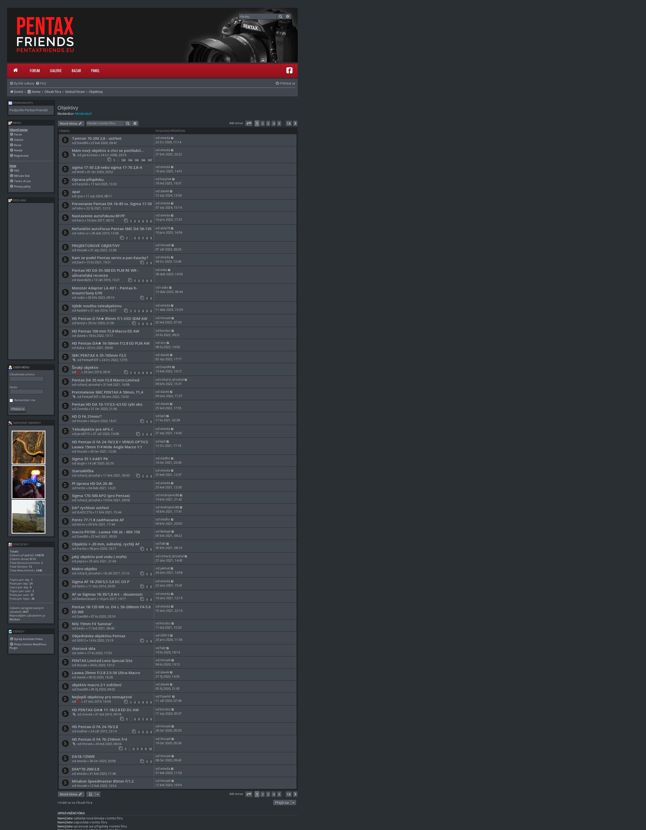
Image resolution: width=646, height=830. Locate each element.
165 (137, 160)
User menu (21, 367)
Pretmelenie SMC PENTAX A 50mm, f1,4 (107, 392)
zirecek (87, 714)
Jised (80, 262)
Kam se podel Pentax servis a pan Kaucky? (110, 257)
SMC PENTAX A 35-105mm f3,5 (99, 355)
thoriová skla (83, 648)
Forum (35, 70)
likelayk (165, 531)
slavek (164, 191)
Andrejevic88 (169, 495)
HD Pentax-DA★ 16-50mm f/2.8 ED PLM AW (111, 343)
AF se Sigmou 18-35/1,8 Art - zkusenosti (107, 594)
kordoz (165, 330)
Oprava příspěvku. (88, 179)
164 (130, 160)
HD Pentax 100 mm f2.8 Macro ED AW (105, 331)
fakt (163, 543)
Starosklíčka (83, 470)
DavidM (82, 143)
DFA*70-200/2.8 (85, 768)
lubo (80, 208)
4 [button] (274, 123)
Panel (95, 70)
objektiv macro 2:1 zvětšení (96, 684)
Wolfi (80, 172)
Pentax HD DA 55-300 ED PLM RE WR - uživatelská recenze (105, 273)
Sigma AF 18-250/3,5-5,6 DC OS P (100, 581)
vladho (165, 458)
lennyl (81, 323)
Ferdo (81, 488)
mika (163, 270)
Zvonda (82, 409)
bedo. (81, 628)
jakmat (165, 568)
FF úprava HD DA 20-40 (92, 483)
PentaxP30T (90, 360)
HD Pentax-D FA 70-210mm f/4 (99, 739)
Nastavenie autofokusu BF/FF (98, 215)
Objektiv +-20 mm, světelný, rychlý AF (106, 543)
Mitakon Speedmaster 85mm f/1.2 (102, 781)
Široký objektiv (85, 367)
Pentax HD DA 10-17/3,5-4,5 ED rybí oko (107, 404)
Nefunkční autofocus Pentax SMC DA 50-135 (111, 228)
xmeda (165, 138)
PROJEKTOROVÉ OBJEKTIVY (96, 245)
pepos (81, 561)
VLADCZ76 (84, 512)
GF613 (81, 640)
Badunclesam (86, 599)
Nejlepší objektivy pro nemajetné (102, 696)
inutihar (82, 731)
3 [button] (268, 123)
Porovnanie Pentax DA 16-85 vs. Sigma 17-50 (112, 203)
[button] (249, 123)
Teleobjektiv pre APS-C (92, 429)
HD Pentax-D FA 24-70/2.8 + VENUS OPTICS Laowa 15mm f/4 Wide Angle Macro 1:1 (110, 444)
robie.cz (82, 233)
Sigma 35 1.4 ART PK (90, 458)
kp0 (163, 416)
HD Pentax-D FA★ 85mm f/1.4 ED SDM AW (109, 318)
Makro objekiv (84, 568)
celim (80, 653)
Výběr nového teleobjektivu (97, 305)
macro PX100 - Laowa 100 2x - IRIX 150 (106, 531)
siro (163, 343)
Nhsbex (15, 619)
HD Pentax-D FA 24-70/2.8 (95, 726)
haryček (82, 184)
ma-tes (82, 548)
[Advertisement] (31, 281)
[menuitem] (41, 83)
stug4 (81, 463)
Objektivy (68, 107)
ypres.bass (90, 155)
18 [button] (288, 123)
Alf (79, 372)
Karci (80, 220)
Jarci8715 (83, 434)
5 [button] (279, 123)
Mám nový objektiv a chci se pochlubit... (108, 150)
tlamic (81, 586)
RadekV (82, 310)
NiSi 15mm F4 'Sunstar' (92, 623)
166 (143, 160)
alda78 (165, 228)
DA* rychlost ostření (90, 507)
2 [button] (262, 123)
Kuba (80, 348)
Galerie (56, 70)
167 (150, 160)
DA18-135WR (83, 756)
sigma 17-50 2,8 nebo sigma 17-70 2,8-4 (107, 167)
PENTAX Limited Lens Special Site (102, 660)
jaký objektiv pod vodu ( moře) (99, 556)
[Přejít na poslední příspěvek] (172, 138)
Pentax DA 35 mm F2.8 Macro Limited (105, 379)
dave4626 (84, 280)
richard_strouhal (88, 384)
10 (150, 749)
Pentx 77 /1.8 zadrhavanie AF (98, 519)
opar (76, 191)
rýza (80, 196)
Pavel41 (165, 696)
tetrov (81, 524)
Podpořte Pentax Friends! (29, 110)
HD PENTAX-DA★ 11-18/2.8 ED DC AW (105, 709)
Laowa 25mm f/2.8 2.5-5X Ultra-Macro (106, 672)
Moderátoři (83, 114)
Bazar (76, 70)
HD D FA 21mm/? (87, 416)
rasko (81, 297)
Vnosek (82, 250)
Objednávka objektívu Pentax (98, 635)
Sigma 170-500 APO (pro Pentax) (101, 495)
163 (123, 160)
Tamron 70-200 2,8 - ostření (96, 138)
